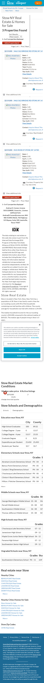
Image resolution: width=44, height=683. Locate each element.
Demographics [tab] (18, 410)
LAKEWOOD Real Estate (10, 586)
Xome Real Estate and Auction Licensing (15, 644)
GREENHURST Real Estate (10, 588)
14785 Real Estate (7, 628)
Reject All (22, 349)
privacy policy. (35, 337)
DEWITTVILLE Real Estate (10, 591)
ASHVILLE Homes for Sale (10, 608)
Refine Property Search (12, 43)
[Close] (39, 324)
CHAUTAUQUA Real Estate (11, 583)
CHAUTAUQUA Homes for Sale (12, 610)
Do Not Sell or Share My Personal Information (22, 343)
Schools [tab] (6, 410)
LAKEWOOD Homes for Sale (11, 613)
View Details (27, 74)
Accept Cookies (22, 355)
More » (3, 486)
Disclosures (35, 637)
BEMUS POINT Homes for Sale (12, 606)
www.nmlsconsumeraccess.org (13, 671)
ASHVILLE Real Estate (9, 581)
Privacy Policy (14, 637)
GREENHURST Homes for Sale (12, 615)
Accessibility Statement (19, 640)
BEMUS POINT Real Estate (10, 578)
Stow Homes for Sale (8, 603)
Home (5, 637)
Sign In (38, 3)
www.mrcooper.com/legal (19, 673)
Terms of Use (25, 637)
